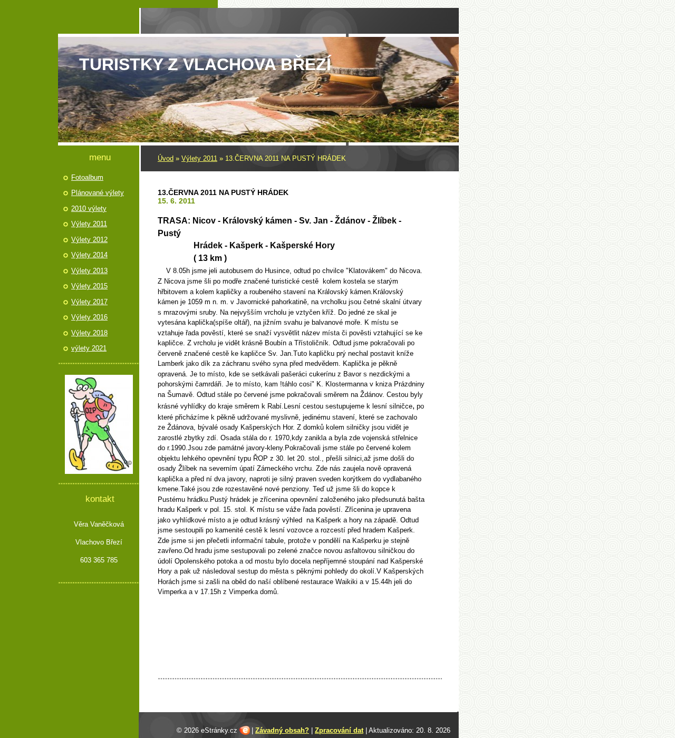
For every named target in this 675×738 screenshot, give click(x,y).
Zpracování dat (339, 730)
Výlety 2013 (89, 271)
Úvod (165, 158)
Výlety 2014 (89, 255)
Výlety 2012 (89, 240)
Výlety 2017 (89, 302)
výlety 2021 (89, 348)
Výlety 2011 (199, 158)
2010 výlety (89, 208)
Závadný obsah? (282, 730)
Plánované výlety (97, 193)
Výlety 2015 (89, 286)
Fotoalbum (87, 177)
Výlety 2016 (89, 317)
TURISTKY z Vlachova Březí (205, 64)
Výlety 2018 (89, 333)
